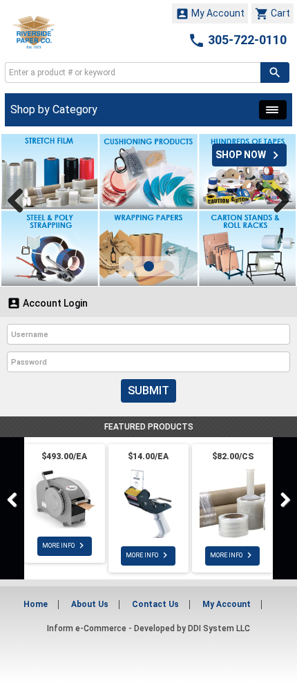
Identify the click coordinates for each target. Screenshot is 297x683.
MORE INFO (64, 545)
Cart (272, 14)
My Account (210, 14)
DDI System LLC (219, 628)
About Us (89, 604)
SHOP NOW (249, 155)
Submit (148, 390)
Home (35, 604)
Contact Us (155, 604)
